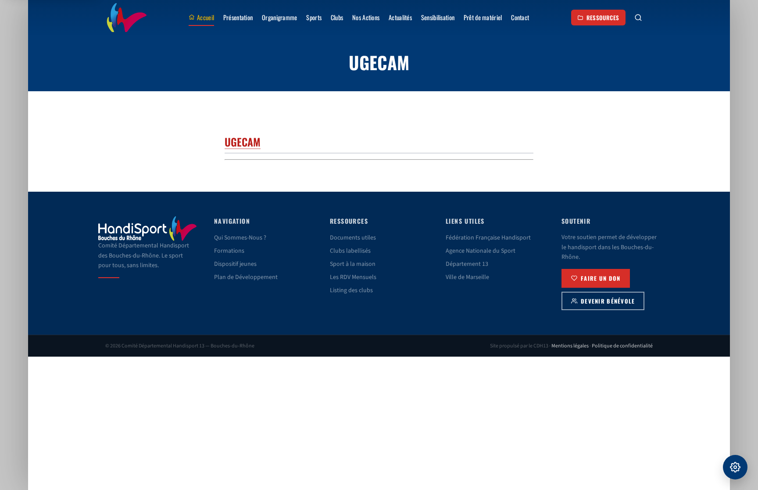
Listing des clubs (351, 290)
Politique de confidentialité (622, 346)
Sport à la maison (352, 264)
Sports (314, 17)
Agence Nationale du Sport (480, 251)
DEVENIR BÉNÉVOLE (608, 301)
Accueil (205, 17)
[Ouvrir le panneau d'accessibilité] (735, 467)
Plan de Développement (246, 277)
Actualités (400, 17)
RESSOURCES (602, 17)
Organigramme (279, 17)
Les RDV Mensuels (353, 277)
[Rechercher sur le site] (638, 17)
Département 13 (467, 264)
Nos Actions (365, 17)
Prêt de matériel (483, 17)
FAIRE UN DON (600, 278)
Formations (229, 251)
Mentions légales (570, 346)
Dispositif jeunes (235, 264)
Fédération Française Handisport (488, 237)
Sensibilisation (437, 17)
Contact (520, 17)
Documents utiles (353, 237)
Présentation (238, 17)
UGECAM (243, 142)
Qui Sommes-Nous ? (240, 237)
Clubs (337, 17)
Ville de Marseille (467, 277)
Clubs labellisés (350, 251)
